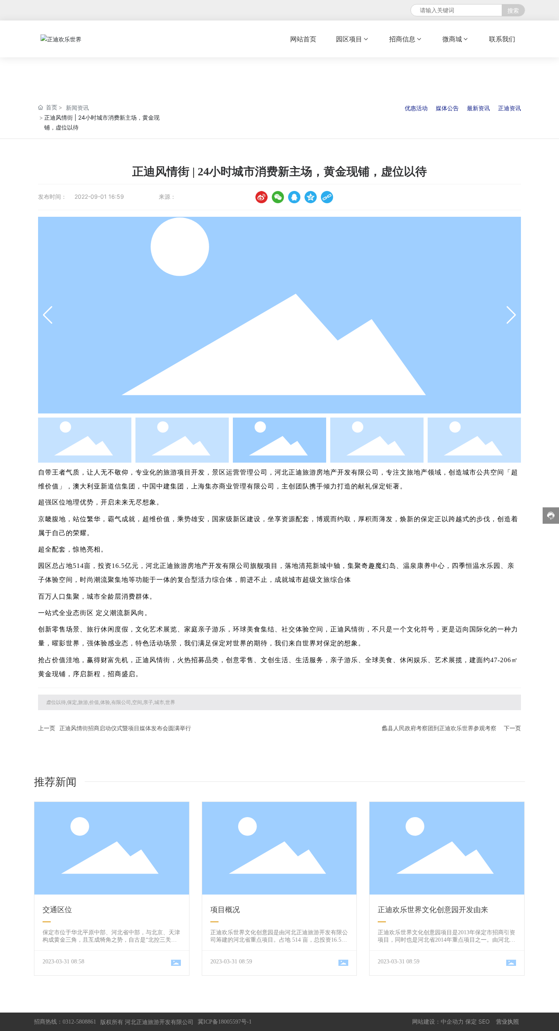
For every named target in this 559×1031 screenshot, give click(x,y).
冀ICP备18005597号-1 (225, 1022)
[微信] (278, 197)
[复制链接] (327, 197)
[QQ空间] (310, 197)
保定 (471, 1021)
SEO (484, 1021)
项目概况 (225, 910)
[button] (511, 315)
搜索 (513, 10)
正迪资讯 (509, 107)
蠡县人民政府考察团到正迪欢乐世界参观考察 (439, 727)
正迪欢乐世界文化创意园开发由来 (433, 910)
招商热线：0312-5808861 (65, 1022)
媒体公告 (447, 107)
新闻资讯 (77, 107)
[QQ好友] (294, 197)
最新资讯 (478, 107)
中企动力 (452, 1021)
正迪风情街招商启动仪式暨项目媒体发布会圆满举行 (125, 727)
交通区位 (57, 910)
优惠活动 (416, 107)
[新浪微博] (261, 197)
